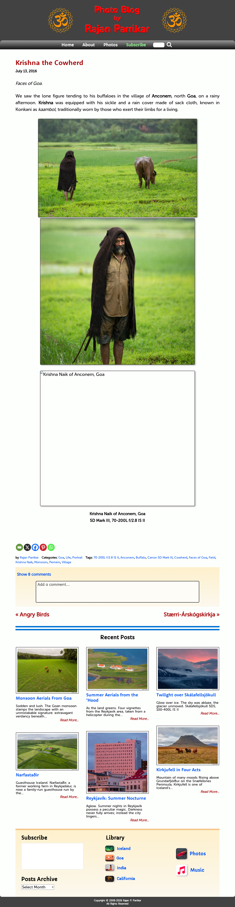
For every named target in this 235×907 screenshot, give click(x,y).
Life (68, 557)
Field (212, 557)
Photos (110, 44)
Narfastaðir (27, 775)
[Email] (19, 547)
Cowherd (180, 557)
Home (67, 44)
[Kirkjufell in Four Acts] (187, 745)
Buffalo (141, 557)
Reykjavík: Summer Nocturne (116, 798)
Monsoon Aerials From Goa (44, 698)
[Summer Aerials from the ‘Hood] (117, 668)
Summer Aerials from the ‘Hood (112, 697)
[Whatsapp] (51, 547)
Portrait (77, 557)
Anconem (127, 557)
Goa (61, 557)
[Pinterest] (43, 547)
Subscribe (136, 44)
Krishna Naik (24, 562)
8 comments (34, 574)
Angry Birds (34, 614)
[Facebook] (35, 547)
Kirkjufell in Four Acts (178, 769)
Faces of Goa (198, 557)
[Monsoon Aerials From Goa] (47, 670)
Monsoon (41, 562)
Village (66, 562)
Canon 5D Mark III (160, 557)
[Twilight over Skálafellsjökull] (187, 668)
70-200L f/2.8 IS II (106, 557)
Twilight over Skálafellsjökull (186, 695)
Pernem (54, 562)
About (88, 44)
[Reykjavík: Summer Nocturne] (117, 762)
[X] (27, 547)
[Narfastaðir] (47, 751)
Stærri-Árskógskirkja (189, 614)
